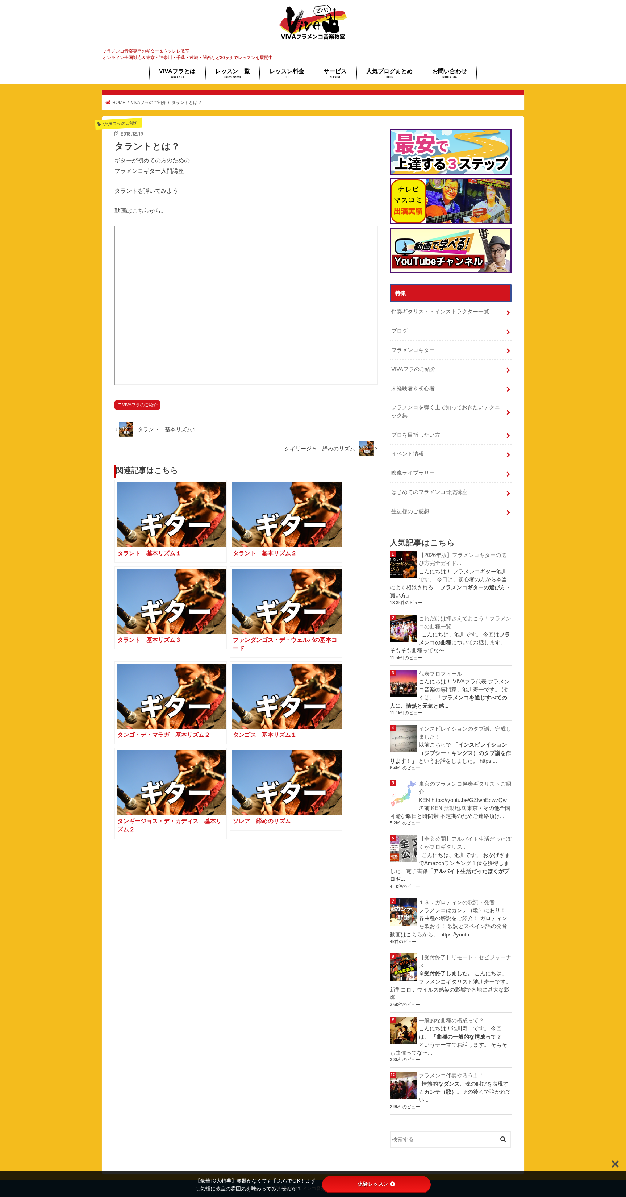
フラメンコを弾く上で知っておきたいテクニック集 (445, 411)
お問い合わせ (449, 73)
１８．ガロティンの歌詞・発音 (457, 902)
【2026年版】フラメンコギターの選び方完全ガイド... (462, 559)
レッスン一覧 (232, 73)
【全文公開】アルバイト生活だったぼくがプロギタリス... (465, 843)
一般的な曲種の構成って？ (451, 1020)
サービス (335, 73)
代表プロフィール (440, 674)
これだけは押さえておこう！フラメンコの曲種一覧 (465, 622)
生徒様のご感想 (410, 511)
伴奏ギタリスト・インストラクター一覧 (440, 312)
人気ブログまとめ (389, 73)
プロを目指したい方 (415, 435)
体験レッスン (373, 1184)
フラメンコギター (413, 350)
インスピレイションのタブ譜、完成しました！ (465, 733)
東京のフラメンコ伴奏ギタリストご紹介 (465, 788)
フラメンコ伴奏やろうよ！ (451, 1075)
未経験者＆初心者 (413, 388)
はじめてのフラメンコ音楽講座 (429, 492)
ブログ (399, 331)
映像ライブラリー (413, 473)
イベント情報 (407, 454)
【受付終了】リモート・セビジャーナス (465, 961)
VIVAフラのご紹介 (140, 404)
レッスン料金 (287, 73)
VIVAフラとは (177, 73)
